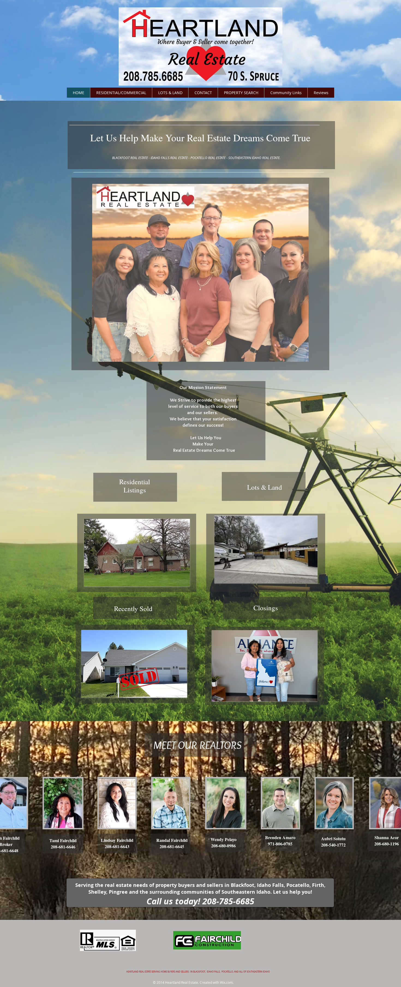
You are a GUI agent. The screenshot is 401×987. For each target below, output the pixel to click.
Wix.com (226, 982)
